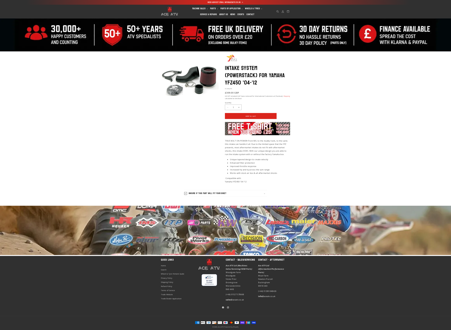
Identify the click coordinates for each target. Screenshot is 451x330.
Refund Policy (166, 286)
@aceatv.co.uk (235, 299)
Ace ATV (221, 327)
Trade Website (167, 294)
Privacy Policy (166, 278)
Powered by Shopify (231, 327)
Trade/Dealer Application (171, 298)
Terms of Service (168, 290)
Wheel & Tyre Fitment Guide (172, 274)
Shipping (287, 96)
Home (163, 266)
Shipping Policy (167, 282)
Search (164, 270)
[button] (277, 11)
